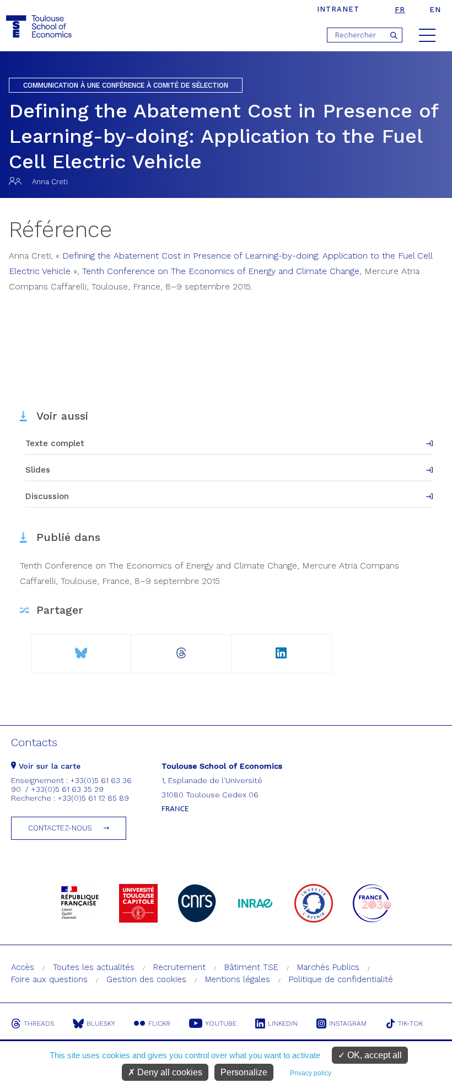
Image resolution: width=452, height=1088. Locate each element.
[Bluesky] (81, 648)
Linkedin (283, 1023)
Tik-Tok (410, 1023)
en (435, 10)
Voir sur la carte (48, 766)
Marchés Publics (328, 967)
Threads (39, 1023)
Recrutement (179, 967)
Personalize (243, 1072)
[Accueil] (40, 27)
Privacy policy (310, 1073)
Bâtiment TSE (251, 967)
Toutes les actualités (93, 967)
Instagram (348, 1023)
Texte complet (54, 443)
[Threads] (181, 648)
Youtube (220, 1023)
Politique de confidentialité (341, 979)
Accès (22, 967)
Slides (37, 470)
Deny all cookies (168, 1072)
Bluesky (101, 1023)
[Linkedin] (281, 648)
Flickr (159, 1023)
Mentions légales (237, 979)
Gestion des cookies (146, 979)
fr (400, 10)
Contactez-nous (60, 828)
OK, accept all (373, 1055)
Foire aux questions (49, 979)
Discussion (47, 496)
